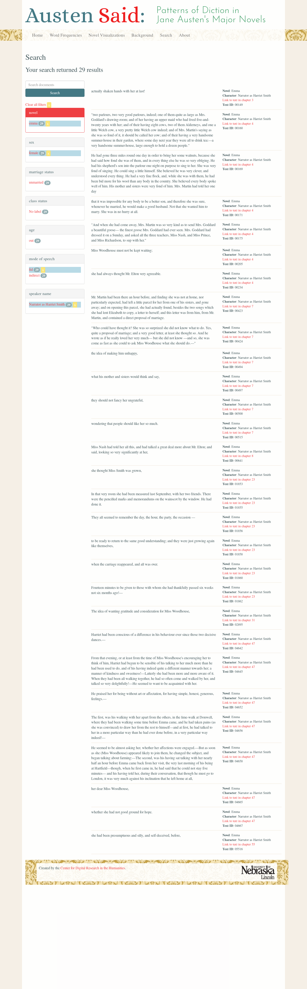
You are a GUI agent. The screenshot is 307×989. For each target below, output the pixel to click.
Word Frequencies (66, 35)
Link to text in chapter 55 (238, 844)
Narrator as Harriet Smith (47, 304)
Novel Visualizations (107, 35)
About (184, 35)
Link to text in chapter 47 (238, 643)
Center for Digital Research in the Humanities (92, 867)
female (33, 152)
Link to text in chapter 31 (238, 620)
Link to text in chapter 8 (237, 456)
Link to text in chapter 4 (237, 123)
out (31, 240)
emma (33, 123)
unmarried (36, 182)
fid (31, 269)
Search (166, 35)
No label (35, 211)
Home (37, 35)
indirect (34, 275)
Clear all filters (37, 104)
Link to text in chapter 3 (237, 100)
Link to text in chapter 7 (237, 306)
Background (142, 35)
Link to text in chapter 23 (238, 479)
